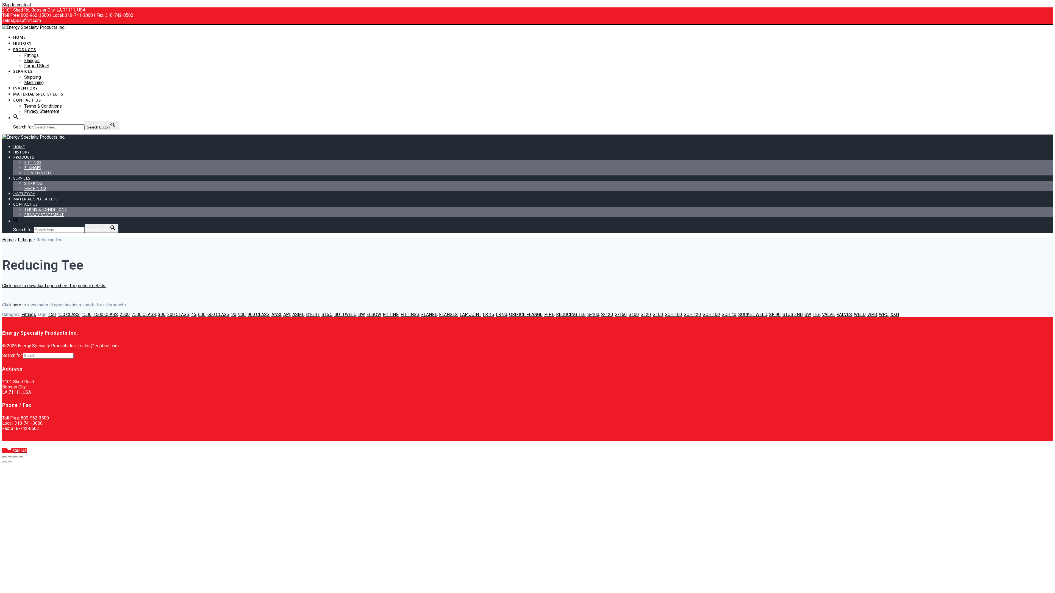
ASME (298, 314)
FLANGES (448, 314)
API (286, 314)
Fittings (31, 55)
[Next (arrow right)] (10, 462)
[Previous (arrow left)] (4, 462)
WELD (859, 314)
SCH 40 (729, 314)
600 (202, 314)
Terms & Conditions (43, 106)
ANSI (276, 314)
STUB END (792, 314)
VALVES (844, 314)
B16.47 (313, 314)
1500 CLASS (105, 314)
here (17, 304)
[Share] (15, 457)
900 (242, 314)
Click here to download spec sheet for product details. (54, 285)
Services (23, 71)
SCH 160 (711, 314)
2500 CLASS (144, 314)
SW (807, 314)
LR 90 (501, 314)
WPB (872, 314)
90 (233, 314)
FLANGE (429, 314)
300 (161, 314)
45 (193, 314)
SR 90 (775, 314)
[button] (16, 118)
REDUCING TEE (570, 314)
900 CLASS (259, 314)
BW (361, 314)
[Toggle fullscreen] (10, 457)
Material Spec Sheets (38, 94)
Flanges (32, 60)
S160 (658, 314)
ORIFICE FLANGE (525, 314)
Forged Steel (36, 65)
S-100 (593, 314)
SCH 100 (673, 314)
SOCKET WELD (752, 314)
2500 (125, 314)
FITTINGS (410, 314)
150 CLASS (69, 314)
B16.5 (326, 314)
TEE (816, 314)
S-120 (607, 314)
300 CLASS (178, 314)
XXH (894, 314)
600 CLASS (218, 314)
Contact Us (27, 100)
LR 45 (488, 314)
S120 (646, 314)
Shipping (32, 77)
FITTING (391, 314)
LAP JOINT (470, 314)
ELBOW (374, 314)
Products (24, 49)
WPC (884, 314)
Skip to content (16, 4)
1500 (86, 314)
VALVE (828, 314)
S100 (634, 314)
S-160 (621, 314)
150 (52, 314)
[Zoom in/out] (4, 457)
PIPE (549, 314)
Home (19, 37)
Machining (34, 82)
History (22, 43)
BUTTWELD (345, 314)
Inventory (25, 88)
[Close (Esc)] (21, 457)
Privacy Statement (41, 111)
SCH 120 (692, 314)
